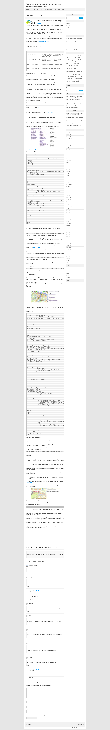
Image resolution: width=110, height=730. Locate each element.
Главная (28, 9)
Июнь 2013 (68, 169)
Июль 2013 (68, 167)
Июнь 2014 (68, 151)
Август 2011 (68, 208)
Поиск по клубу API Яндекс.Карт (47, 9)
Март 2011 (68, 217)
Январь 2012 (68, 199)
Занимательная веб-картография (43, 4)
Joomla (68, 65)
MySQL (80, 65)
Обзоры (31, 547)
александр (31, 629)
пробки (77, 80)
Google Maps (68, 23)
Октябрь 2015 (68, 136)
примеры (73, 80)
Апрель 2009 (68, 260)
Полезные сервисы (35, 9)
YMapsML (68, 68)
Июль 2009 (68, 254)
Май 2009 (68, 258)
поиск (80, 78)
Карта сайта (57, 9)
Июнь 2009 (68, 256)
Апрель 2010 (68, 238)
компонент (74, 74)
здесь (35, 674)
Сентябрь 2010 (69, 228)
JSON (49, 547)
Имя (27, 700)
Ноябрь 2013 (68, 162)
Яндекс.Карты (70, 69)
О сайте (63, 9)
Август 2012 (68, 186)
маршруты (68, 76)
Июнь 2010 (68, 234)
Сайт (27, 709)
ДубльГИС (39, 23)
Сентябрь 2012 (69, 184)
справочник (55, 547)
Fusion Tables (71, 63)
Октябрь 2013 (68, 164)
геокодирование (71, 71)
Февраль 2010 (68, 241)
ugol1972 (31, 17)
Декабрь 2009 (68, 245)
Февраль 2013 (68, 175)
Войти (67, 283)
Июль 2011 (68, 210)
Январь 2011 (68, 221)
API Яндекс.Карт (42, 547)
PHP (73, 66)
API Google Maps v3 (76, 57)
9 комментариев (61, 17)
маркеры (78, 74)
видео (75, 69)
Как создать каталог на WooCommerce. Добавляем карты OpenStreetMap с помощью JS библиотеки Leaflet (74, 43)
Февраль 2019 (68, 134)
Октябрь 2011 (68, 204)
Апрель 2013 (68, 173)
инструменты (78, 73)
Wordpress (83, 727)
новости (79, 76)
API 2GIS (36, 547)
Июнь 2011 (68, 212)
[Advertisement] (45, 537)
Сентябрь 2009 (69, 251)
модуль (77, 76)
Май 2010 (68, 236)
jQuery (46, 547)
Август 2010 (68, 230)
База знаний (68, 25)
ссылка (38, 107)
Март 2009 (68, 262)
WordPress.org (69, 288)
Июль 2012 (68, 188)
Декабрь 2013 (68, 160)
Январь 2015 (68, 143)
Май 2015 (68, 140)
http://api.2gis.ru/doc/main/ (56, 523)
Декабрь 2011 (68, 201)
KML (78, 65)
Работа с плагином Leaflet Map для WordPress (74, 103)
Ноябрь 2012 (68, 180)
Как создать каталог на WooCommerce (73, 47)
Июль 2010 (68, 232)
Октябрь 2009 (68, 249)
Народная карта (74, 68)
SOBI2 (76, 66)
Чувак (67, 120)
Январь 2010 (68, 243)
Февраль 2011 (68, 219)
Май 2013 (68, 171)
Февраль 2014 (68, 156)
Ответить (28, 573)
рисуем (79, 80)
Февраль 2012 (68, 197)
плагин (77, 78)
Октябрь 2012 (68, 182)
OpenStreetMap (69, 66)
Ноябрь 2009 (68, 247)
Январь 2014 (68, 158)
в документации (50, 112)
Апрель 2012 (68, 193)
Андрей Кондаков (33, 565)
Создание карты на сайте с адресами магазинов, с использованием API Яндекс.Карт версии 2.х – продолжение (74, 114)
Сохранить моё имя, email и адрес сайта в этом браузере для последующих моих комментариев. (44, 715)
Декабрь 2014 (68, 145)
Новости (67, 273)
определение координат (72, 78)
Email (27, 704)
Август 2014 (68, 147)
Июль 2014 (68, 149)
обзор (51, 547)
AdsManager (68, 55)
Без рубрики (68, 27)
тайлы (74, 81)
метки (73, 76)
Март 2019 (68, 132)
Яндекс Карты (68, 32)
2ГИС (62, 21)
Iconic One (72, 727)
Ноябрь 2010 (68, 225)
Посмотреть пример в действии (32, 149)
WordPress (79, 66)
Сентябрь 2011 (69, 206)
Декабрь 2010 (68, 223)
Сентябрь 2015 (69, 138)
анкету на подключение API (43, 41)
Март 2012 (68, 195)
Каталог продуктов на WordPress (72, 49)
